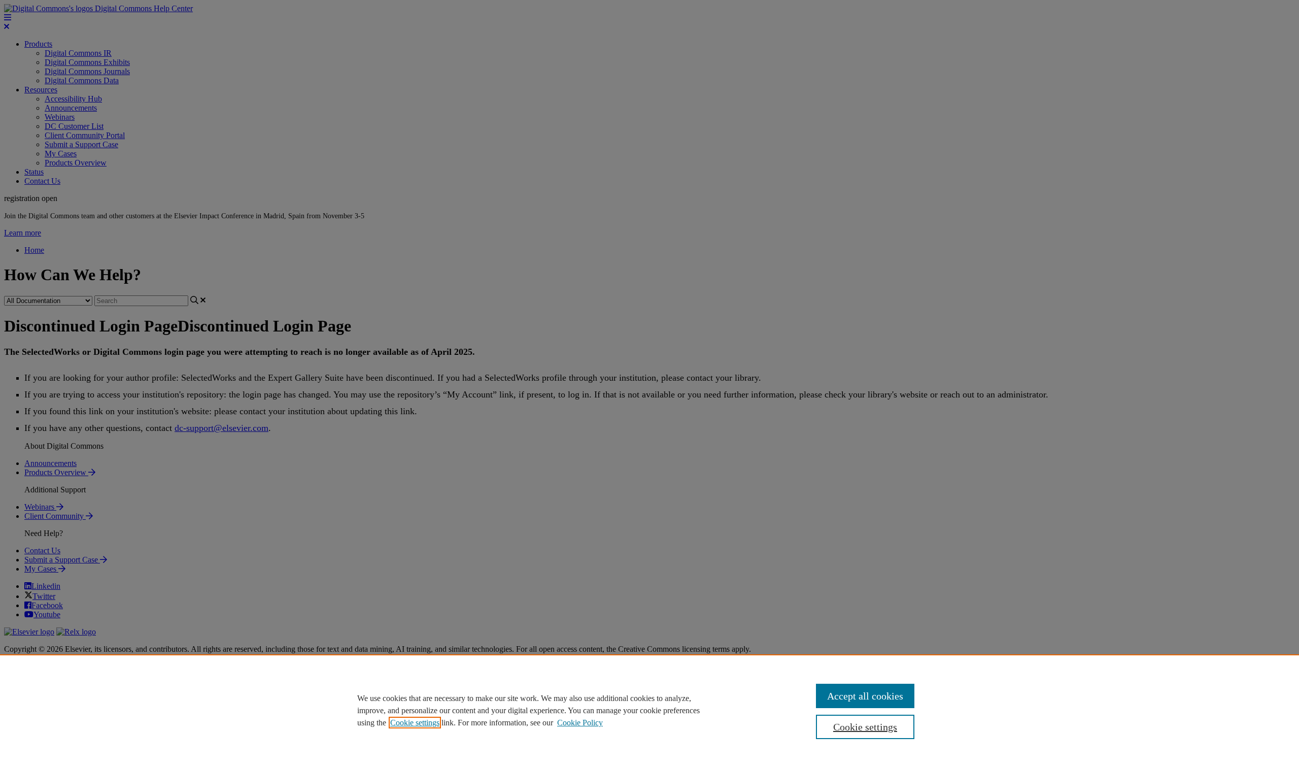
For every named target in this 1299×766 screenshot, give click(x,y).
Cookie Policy (580, 722)
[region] (649, 710)
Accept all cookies (865, 696)
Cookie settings (414, 722)
